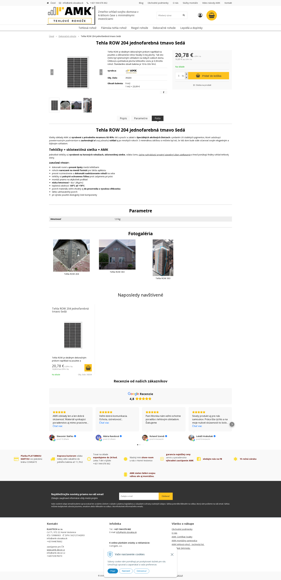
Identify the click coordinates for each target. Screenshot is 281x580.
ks (183, 75)
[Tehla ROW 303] (117, 254)
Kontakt (228, 2)
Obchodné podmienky (158, 2)
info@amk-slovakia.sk (73, 2)
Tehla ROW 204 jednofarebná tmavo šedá (70, 310)
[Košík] (211, 15)
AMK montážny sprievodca (184, 540)
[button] (49, 424)
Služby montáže (190, 2)
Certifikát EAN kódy (181, 548)
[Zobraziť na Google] (52, 438)
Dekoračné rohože (67, 36)
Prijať (112, 571)
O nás (175, 2)
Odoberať (166, 496)
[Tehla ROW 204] (71, 255)
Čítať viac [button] (57, 426)
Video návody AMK (211, 2)
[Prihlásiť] (200, 15)
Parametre (141, 118)
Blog (141, 2)
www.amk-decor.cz (56, 549)
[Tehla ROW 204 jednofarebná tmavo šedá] (76, 72)
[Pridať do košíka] (88, 367)
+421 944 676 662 (98, 2)
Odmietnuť (142, 571)
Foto (158, 118)
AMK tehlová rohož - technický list (188, 544)
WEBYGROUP (177, 575)
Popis (123, 118)
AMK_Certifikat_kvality (182, 536)
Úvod (52, 2)
